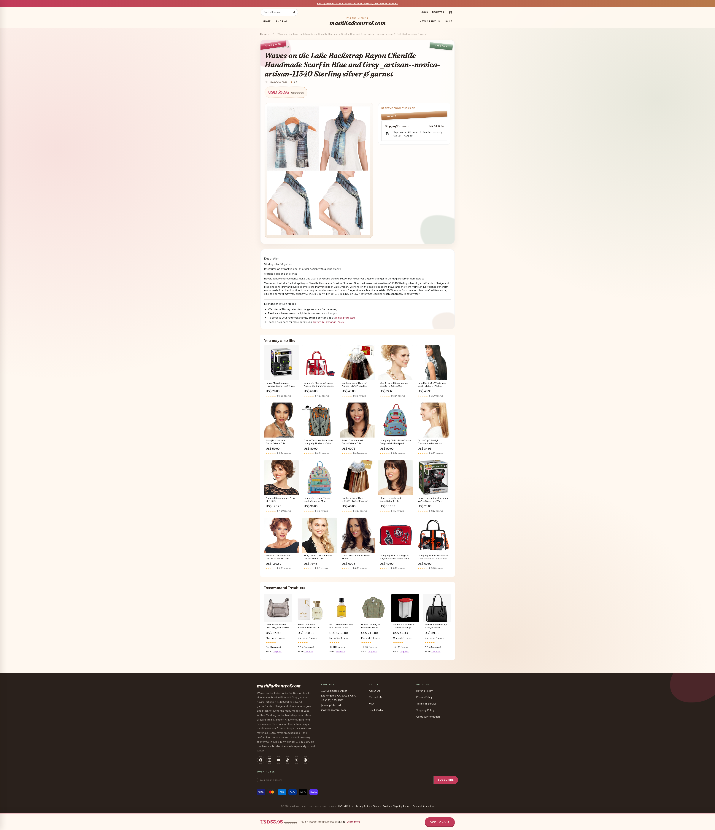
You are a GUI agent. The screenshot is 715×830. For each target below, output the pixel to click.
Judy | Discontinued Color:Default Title (276, 442)
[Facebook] (260, 760)
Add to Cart (440, 821)
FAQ (371, 703)
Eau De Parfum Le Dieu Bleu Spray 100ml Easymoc (341, 626)
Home (267, 21)
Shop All (282, 21)
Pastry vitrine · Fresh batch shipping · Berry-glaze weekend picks (357, 3)
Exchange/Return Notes (280, 304)
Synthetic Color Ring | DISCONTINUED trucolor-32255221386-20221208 (355, 500)
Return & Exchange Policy (328, 322)
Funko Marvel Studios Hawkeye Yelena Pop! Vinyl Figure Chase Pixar (280, 384)
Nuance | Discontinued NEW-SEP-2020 (281, 500)
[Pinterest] (305, 760)
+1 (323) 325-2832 (332, 700)
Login (424, 12)
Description (271, 258)
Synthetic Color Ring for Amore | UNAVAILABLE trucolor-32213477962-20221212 (354, 384)
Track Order (376, 710)
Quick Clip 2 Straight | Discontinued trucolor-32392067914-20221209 (431, 442)
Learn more (353, 821)
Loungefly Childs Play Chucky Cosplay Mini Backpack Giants (395, 442)
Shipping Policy (425, 710)
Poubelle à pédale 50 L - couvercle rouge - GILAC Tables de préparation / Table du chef (405, 626)
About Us (374, 691)
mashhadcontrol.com (357, 21)
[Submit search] (293, 12)
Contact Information (428, 716)
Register (438, 12)
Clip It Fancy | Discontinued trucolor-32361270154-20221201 (394, 384)
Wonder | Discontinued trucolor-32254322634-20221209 (278, 557)
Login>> (277, 651)
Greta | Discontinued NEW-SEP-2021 (356, 557)
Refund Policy (424, 691)
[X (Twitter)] (296, 760)
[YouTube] (278, 760)
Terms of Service (426, 703)
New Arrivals (430, 21)
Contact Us (375, 697)
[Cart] (450, 12)
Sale (448, 21)
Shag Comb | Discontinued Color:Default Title (318, 557)
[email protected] (345, 317)
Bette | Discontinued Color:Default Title (352, 442)
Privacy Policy (424, 697)
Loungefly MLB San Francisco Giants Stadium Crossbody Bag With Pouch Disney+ (433, 557)
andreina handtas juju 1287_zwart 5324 (436, 626)
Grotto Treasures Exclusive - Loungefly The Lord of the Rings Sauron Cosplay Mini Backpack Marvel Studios (318, 442)
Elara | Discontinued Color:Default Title (390, 500)
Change (439, 126)
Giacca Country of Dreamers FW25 (370, 626)
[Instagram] (269, 760)
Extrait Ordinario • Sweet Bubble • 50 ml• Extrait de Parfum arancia (309, 626)
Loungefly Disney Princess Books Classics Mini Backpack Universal (317, 500)
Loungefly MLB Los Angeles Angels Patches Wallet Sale (394, 557)
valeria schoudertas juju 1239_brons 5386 (277, 626)
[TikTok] (287, 760)
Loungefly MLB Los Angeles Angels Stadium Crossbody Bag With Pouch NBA (318, 384)
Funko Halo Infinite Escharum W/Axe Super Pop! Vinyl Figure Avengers (433, 500)
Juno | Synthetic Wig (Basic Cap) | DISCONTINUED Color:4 (432, 384)
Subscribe (446, 780)
